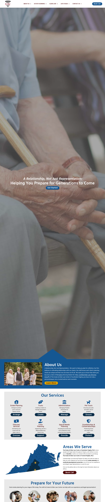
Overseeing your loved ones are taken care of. (16, 430)
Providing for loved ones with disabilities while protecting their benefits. (64, 430)
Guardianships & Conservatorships (88, 425)
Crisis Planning (40, 425)
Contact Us (76, 4)
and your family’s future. (17, 410)
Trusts (40, 405)
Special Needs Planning (64, 425)
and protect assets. (42, 410)
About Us (26, 4)
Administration (64, 405)
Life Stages (64, 4)
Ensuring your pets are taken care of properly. (89, 409)
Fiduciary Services (16, 425)
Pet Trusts (88, 405)
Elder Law (53, 4)
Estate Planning (39, 4)
